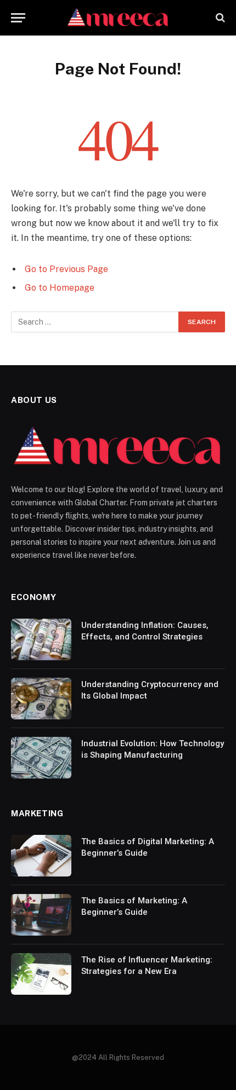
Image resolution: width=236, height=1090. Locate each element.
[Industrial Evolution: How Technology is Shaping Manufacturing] (41, 757)
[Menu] (18, 17)
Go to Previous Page (66, 269)
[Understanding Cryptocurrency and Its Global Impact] (41, 698)
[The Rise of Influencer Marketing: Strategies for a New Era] (41, 974)
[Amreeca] (118, 18)
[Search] (219, 17)
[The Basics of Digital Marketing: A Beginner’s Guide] (41, 855)
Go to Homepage (59, 287)
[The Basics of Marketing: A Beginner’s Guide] (41, 915)
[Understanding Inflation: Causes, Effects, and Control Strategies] (41, 639)
